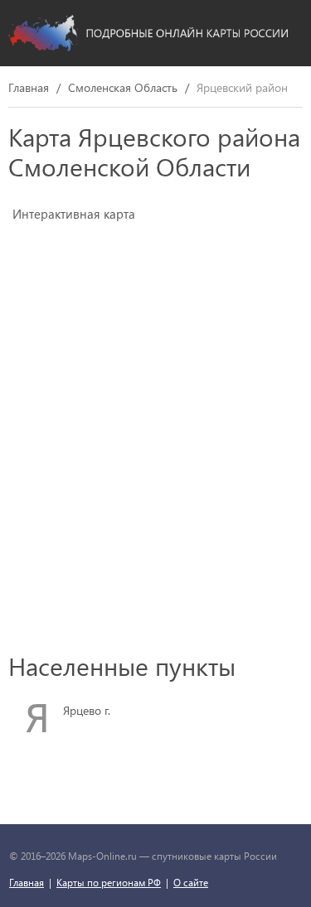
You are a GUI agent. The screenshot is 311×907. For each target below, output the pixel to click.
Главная (28, 88)
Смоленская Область (122, 88)
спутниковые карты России (214, 855)
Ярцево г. (86, 710)
